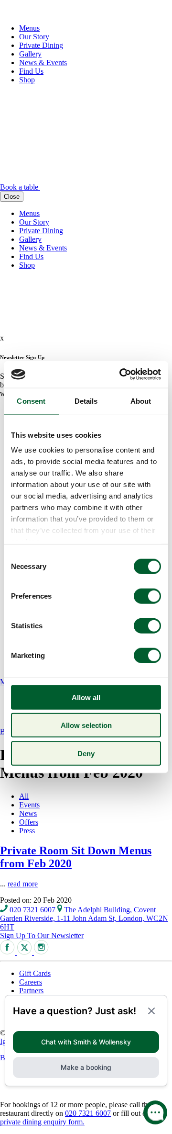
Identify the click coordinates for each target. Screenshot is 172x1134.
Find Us (31, 71)
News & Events (43, 62)
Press (27, 831)
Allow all (86, 697)
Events (29, 805)
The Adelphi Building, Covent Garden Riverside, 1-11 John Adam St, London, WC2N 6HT (84, 918)
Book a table (20, 187)
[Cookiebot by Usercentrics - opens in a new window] (121, 374)
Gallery (30, 54)
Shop (27, 80)
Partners (31, 991)
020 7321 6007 (32, 910)
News (28, 813)
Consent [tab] (31, 401)
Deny (86, 753)
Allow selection (86, 725)
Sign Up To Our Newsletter (42, 935)
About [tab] (140, 401)
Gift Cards (35, 973)
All (24, 796)
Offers (28, 822)
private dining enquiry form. (42, 1122)
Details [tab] (86, 401)
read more (23, 884)
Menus (29, 28)
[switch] (147, 595)
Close (12, 196)
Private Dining (41, 45)
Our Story (34, 37)
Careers (30, 982)
